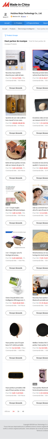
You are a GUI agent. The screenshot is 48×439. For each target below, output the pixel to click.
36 (18, 411)
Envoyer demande (15, 88)
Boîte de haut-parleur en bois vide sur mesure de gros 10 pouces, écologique (15, 165)
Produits (19, 23)
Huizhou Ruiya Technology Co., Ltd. (26, 13)
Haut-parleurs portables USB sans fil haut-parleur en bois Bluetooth (15, 390)
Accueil (6, 23)
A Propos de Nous (33, 23)
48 (23, 411)
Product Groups (12, 35)
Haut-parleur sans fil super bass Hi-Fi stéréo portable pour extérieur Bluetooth (15, 345)
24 (13, 411)
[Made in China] (16, 4)
